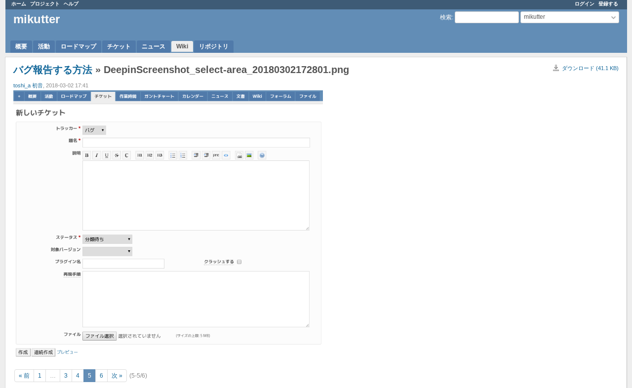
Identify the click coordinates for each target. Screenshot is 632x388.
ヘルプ (71, 3)
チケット (119, 46)
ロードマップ (78, 46)
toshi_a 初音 (28, 85)
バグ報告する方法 (52, 69)
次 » (117, 375)
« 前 (24, 375)
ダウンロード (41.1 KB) (590, 68)
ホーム (18, 3)
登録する (608, 3)
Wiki (182, 46)
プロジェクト (45, 3)
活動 (44, 46)
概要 (21, 46)
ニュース (153, 46)
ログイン (584, 3)
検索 (446, 17)
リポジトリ (214, 46)
